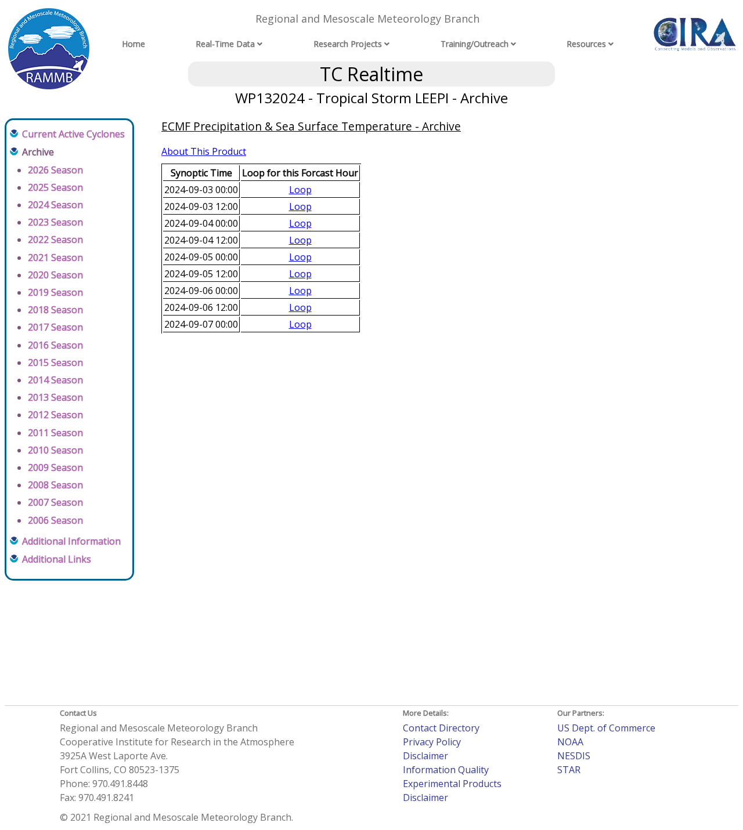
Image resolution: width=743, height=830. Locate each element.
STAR (568, 769)
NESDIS (573, 755)
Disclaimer (425, 755)
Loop (300, 189)
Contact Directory (441, 728)
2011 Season (55, 432)
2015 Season (55, 362)
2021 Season (55, 257)
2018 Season (55, 309)
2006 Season (55, 520)
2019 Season (55, 292)
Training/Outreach (474, 43)
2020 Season (55, 275)
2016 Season (55, 345)
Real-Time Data (225, 43)
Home (133, 43)
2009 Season (55, 467)
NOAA (570, 741)
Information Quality (446, 769)
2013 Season (55, 397)
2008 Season (55, 485)
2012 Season (55, 414)
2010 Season (55, 450)
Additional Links (56, 559)
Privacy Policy (432, 741)
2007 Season (55, 502)
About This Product (203, 151)
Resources (586, 43)
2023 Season (55, 222)
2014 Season (55, 380)
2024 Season (55, 204)
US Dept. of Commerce (606, 728)
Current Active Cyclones (73, 134)
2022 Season (55, 239)
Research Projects (347, 43)
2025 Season (55, 187)
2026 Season (55, 170)
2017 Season (55, 327)
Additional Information (71, 541)
